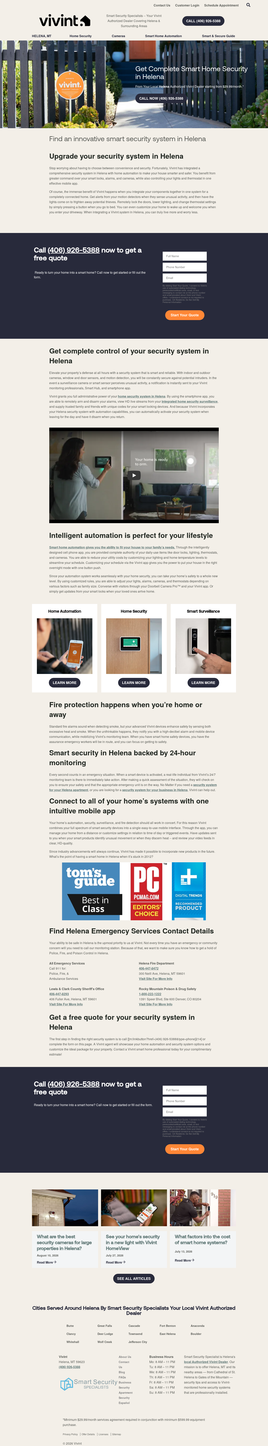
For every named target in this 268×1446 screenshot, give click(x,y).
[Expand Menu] (94, 35)
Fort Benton (168, 1326)
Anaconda (197, 1326)
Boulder (196, 1334)
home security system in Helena (141, 396)
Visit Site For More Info (66, 1004)
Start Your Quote (185, 315)
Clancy (71, 1334)
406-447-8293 (59, 994)
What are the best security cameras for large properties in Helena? (64, 1243)
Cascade (134, 1326)
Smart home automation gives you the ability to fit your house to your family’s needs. (112, 547)
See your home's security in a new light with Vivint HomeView (133, 1243)
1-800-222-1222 (150, 994)
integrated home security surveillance (190, 401)
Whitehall (73, 1342)
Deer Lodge (105, 1334)
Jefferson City (138, 1342)
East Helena (168, 1334)
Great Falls (105, 1326)
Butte (70, 1326)
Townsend (135, 1334)
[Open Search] (248, 5)
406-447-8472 (149, 968)
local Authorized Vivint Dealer (206, 1361)
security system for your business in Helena (155, 790)
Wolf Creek (105, 1342)
